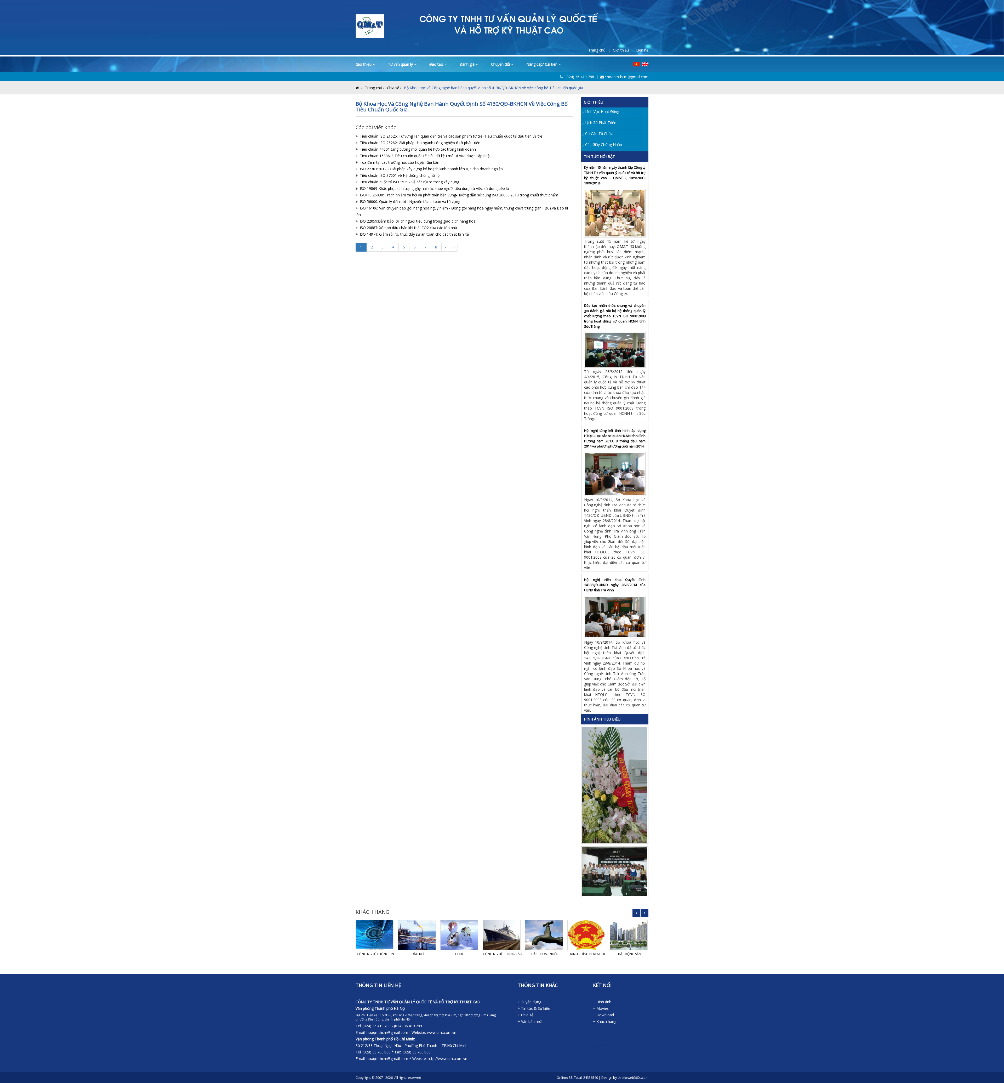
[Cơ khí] (460, 935)
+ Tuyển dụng (529, 1001)
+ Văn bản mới (530, 1021)
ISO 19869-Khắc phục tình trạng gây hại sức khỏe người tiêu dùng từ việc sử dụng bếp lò (434, 188)
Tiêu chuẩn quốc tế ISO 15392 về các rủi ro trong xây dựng (409, 181)
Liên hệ (642, 50)
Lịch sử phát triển (600, 122)
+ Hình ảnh (602, 1001)
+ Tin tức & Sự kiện (534, 1008)
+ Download (603, 1014)
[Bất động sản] (629, 935)
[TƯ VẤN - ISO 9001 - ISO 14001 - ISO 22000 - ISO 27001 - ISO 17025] (370, 25)
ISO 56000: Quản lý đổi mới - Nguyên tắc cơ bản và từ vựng (410, 201)
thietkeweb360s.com (633, 1077)
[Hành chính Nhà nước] (587, 935)
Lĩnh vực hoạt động (602, 111)
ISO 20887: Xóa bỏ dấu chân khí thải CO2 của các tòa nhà (408, 227)
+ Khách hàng (604, 1021)
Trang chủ (373, 87)
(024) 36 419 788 (580, 76)
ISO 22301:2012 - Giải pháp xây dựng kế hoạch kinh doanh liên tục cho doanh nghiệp (431, 168)
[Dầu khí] (418, 935)
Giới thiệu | (624, 50)
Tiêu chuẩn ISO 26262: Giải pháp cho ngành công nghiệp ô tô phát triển (420, 142)
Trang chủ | (600, 50)
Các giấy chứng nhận (603, 144)
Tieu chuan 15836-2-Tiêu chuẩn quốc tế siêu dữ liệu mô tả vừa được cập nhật (425, 155)
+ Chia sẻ (525, 1014)
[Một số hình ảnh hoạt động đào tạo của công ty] (615, 871)
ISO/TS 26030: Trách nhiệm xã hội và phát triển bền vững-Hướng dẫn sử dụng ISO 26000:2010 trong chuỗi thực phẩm (459, 194)
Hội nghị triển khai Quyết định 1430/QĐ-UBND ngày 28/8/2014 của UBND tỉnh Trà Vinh (615, 584)
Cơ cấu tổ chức (599, 133)
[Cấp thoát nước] (545, 935)
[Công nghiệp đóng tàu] (502, 935)
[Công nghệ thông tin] (375, 935)
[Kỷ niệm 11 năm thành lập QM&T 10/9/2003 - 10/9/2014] (615, 784)
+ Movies (601, 1008)
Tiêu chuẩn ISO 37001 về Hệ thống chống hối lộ (400, 175)
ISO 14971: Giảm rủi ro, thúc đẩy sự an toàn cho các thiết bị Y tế (414, 234)
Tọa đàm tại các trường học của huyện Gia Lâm (400, 162)
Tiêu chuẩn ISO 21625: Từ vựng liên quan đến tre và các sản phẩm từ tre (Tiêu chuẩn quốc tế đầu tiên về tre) (452, 136)
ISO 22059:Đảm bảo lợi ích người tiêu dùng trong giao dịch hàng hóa (418, 221)
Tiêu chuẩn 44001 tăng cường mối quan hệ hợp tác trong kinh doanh (418, 149)
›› (453, 247)
